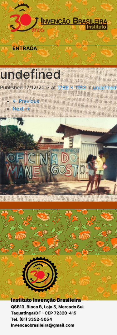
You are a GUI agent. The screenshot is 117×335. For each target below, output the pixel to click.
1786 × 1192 (71, 87)
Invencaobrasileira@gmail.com (42, 325)
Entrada (24, 48)
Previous (25, 101)
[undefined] (58, 156)
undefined (104, 87)
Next (21, 108)
